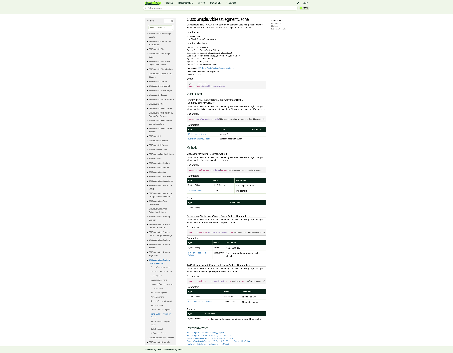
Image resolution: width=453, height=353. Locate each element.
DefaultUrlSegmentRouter (161, 271)
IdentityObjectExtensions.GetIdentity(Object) (205, 333)
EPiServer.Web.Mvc (157, 172)
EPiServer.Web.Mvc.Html (160, 177)
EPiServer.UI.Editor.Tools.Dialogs (160, 75)
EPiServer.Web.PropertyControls (159, 218)
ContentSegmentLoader (161, 267)
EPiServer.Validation (158, 150)
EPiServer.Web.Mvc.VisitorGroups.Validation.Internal (160, 195)
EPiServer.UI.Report (158, 95)
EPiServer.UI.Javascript (159, 86)
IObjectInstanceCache (197, 134)
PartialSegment (157, 297)
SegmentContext (195, 190)
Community (216, 3)
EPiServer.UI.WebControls (160, 108)
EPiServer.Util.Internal (158, 141)
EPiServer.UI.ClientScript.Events (160, 35)
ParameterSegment (159, 293)
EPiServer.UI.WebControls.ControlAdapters (161, 122)
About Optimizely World (172, 350)
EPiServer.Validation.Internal (161, 154)
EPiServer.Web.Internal (159, 168)
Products (170, 3)
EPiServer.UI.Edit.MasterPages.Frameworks (159, 63)
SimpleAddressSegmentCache (161, 315)
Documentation (186, 3)
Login (305, 3)
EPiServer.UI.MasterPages (160, 90)
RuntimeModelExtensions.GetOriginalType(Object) (208, 344)
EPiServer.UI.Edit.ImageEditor (159, 55)
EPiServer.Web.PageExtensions (158, 202)
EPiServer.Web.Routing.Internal (159, 246)
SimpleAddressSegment (161, 310)
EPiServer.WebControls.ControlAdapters (159, 344)
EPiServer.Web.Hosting (159, 163)
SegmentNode (157, 305)
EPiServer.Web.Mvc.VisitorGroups (160, 187)
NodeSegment (157, 288)
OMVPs (202, 3)
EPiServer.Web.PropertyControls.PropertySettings (160, 234)
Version (150, 21)
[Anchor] (185, 94)
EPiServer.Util (155, 136)
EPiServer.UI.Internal (158, 82)
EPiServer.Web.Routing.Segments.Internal (159, 261)
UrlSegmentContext (159, 333)
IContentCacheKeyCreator (199, 139)
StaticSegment (157, 329)
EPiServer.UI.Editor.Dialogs (161, 69)
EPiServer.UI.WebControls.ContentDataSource (161, 114)
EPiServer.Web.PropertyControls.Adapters (159, 226)
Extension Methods (278, 29)
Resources (232, 3)
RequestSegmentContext (161, 301)
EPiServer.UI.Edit (156, 49)
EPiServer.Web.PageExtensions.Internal (158, 210)
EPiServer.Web (155, 159)
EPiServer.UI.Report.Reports (161, 99)
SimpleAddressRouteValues (197, 254)
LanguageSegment (159, 280)
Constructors (276, 23)
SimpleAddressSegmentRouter (161, 323)
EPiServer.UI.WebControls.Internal (161, 130)
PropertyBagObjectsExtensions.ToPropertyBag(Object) (210, 338)
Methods (274, 26)
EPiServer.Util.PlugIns (158, 145)
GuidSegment (156, 276)
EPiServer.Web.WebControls (161, 338)
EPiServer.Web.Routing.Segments (159, 254)
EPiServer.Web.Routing (159, 240)
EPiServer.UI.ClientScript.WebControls (160, 43)
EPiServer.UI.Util (156, 104)
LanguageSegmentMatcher (162, 284)
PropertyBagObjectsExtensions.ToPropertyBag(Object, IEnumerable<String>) (219, 341)
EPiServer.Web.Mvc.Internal (161, 181)
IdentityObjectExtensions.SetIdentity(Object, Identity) (209, 335)
